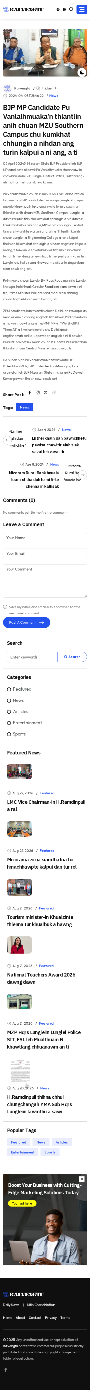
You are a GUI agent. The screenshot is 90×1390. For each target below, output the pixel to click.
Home (7, 1318)
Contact (35, 1318)
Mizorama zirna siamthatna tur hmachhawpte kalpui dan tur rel (41, 863)
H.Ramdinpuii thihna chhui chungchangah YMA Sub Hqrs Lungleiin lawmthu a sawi (39, 1104)
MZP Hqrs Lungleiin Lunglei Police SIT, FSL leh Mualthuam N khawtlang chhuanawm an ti (43, 1039)
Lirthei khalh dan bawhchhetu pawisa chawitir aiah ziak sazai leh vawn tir (59, 445)
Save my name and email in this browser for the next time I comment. (44, 610)
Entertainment (27, 723)
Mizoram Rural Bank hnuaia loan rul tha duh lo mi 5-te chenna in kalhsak (34, 479)
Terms (65, 1318)
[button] (81, 9)
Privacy (50, 1318)
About (20, 1318)
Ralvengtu (22, 88)
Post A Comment (22, 622)
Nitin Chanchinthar (41, 1305)
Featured (22, 689)
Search (74, 656)
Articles (20, 711)
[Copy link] (53, 393)
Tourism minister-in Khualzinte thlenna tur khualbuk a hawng (40, 921)
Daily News (11, 1305)
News (53, 95)
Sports (19, 734)
